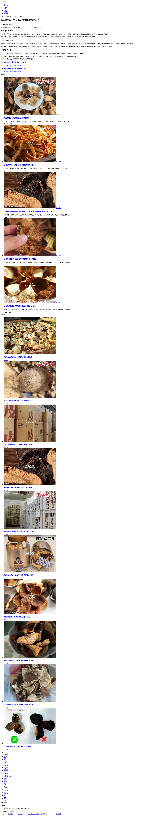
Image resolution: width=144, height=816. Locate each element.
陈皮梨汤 (6, 767)
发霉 (5, 795)
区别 (5, 783)
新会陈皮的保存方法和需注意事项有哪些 (20, 259)
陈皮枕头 (6, 787)
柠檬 (5, 798)
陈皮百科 (6, 12)
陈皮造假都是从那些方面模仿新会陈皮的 (20, 306)
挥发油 (73, 34)
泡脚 (5, 797)
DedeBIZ (20, 814)
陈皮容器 (6, 765)
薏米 (5, 780)
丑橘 (5, 758)
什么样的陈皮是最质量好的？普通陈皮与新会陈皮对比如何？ (28, 212)
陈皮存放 (6, 754)
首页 (5, 4)
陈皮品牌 (6, 7)
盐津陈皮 (6, 773)
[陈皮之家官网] (5, 1)
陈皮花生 (6, 793)
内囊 (5, 800)
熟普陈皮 (6, 769)
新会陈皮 (6, 5)
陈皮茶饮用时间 (8, 776)
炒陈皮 (5, 786)
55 (4, 789)
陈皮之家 (10, 814)
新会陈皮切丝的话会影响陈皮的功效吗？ (20, 165)
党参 (5, 784)
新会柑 (5, 792)
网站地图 (58, 814)
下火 (5, 764)
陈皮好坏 (6, 775)
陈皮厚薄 (6, 772)
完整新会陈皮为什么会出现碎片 (16, 118)
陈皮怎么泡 (7, 770)
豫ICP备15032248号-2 (33, 814)
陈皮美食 (6, 13)
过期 (5, 759)
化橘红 (5, 761)
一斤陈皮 (6, 790)
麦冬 (5, 762)
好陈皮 (5, 756)
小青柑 (5, 10)
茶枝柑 (5, 778)
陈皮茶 (5, 8)
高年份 (5, 781)
